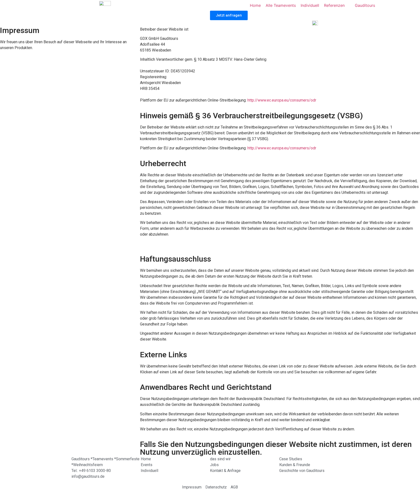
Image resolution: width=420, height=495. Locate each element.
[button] (229, 15)
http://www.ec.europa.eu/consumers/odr (281, 100)
